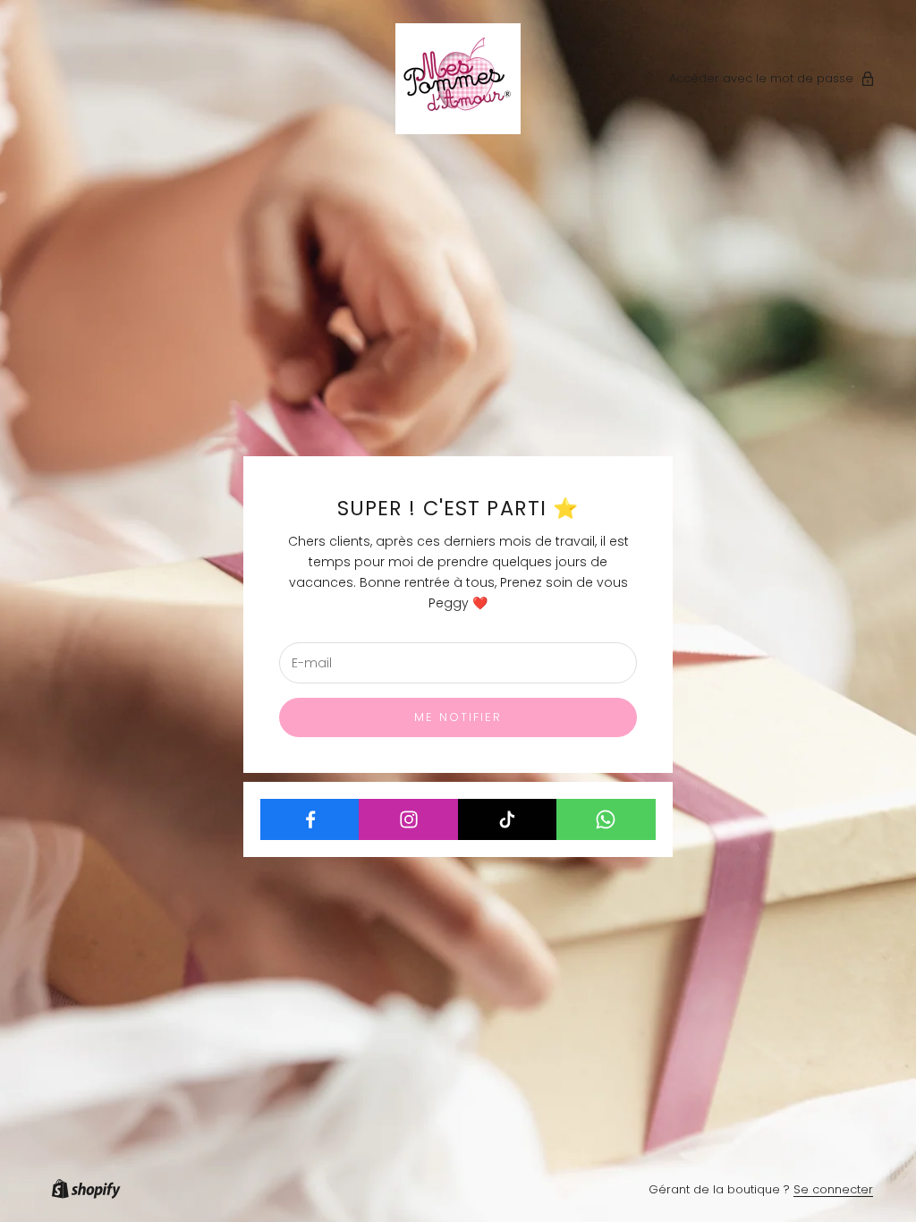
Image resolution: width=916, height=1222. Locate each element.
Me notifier (458, 717)
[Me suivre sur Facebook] (310, 819)
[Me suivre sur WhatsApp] (606, 819)
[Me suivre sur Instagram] (408, 819)
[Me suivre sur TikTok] (507, 819)
